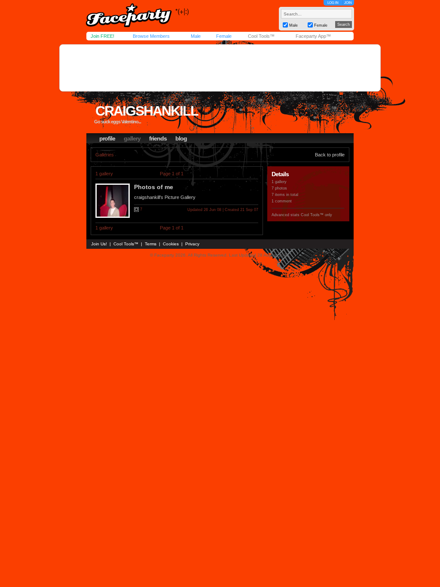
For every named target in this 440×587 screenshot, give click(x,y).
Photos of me (153, 186)
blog (181, 138)
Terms (150, 244)
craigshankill (146, 111)
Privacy (192, 244)
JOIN (348, 3)
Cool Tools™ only (316, 215)
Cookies (171, 244)
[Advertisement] (220, 68)
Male (196, 36)
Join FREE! (102, 36)
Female (224, 36)
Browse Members (151, 36)
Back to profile (330, 154)
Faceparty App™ (313, 36)
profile (107, 138)
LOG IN (333, 3)
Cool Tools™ (261, 36)
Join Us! (99, 244)
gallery (132, 138)
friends (158, 138)
